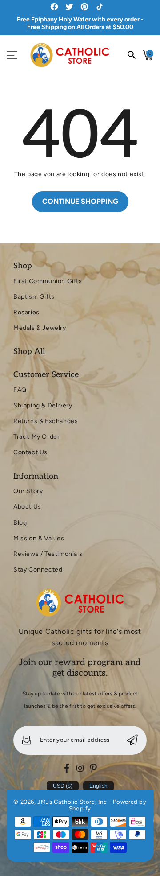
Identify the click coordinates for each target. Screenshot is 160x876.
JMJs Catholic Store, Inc (72, 801)
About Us (27, 506)
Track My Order (36, 436)
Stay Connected (37, 569)
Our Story (28, 491)
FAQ (20, 390)
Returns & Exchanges (45, 421)
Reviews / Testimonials (47, 554)
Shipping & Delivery (42, 405)
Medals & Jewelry (39, 328)
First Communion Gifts (47, 281)
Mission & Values (38, 538)
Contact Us (30, 452)
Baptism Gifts (34, 296)
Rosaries (26, 312)
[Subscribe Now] (132, 740)
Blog (20, 522)
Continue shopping (80, 201)
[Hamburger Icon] (12, 55)
